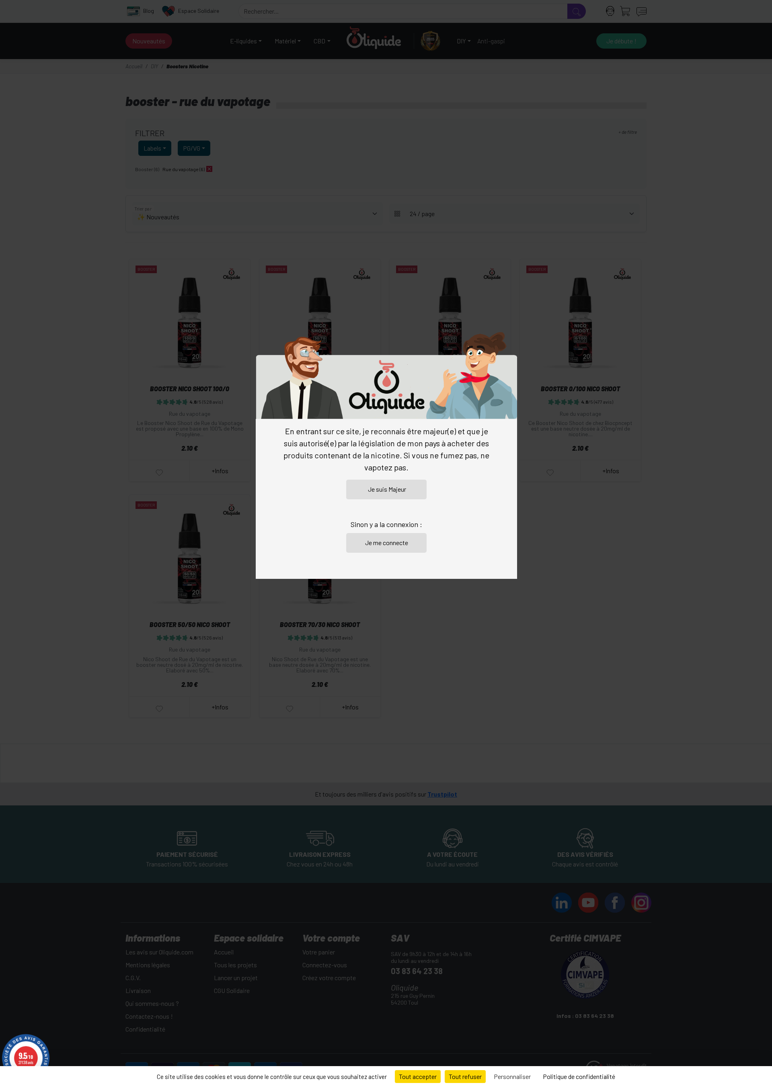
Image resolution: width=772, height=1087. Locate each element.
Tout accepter (418, 1076)
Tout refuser (465, 1076)
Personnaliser (512, 1076)
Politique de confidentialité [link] (579, 1076)
